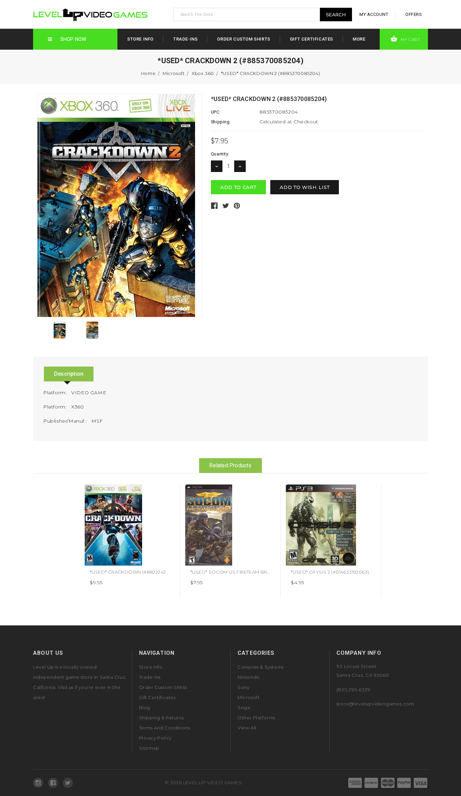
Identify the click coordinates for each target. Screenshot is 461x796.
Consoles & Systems (261, 667)
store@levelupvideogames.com (375, 703)
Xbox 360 (203, 73)
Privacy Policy (155, 738)
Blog (144, 707)
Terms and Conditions (164, 727)
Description (68, 374)
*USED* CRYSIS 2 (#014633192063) (330, 572)
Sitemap (149, 748)
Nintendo (249, 677)
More (359, 39)
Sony (243, 687)
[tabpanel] (130, 541)
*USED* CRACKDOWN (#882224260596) (136, 572)
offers (413, 14)
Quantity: (220, 153)
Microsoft (174, 73)
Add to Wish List (167, 492)
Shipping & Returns (161, 717)
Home (148, 73)
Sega (244, 707)
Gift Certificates (311, 39)
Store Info (140, 39)
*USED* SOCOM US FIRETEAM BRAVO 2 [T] (239, 572)
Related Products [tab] (230, 465)
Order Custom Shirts (243, 39)
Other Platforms (256, 717)
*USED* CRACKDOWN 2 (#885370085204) (270, 73)
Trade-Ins (185, 39)
